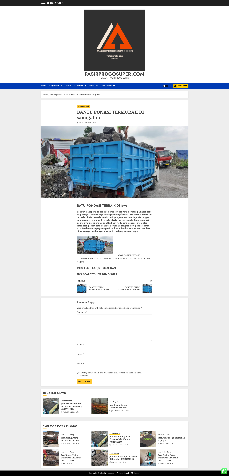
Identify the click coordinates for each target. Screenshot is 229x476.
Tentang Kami (55, 86)
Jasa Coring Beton (164, 452)
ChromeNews (122, 473)
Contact (93, 86)
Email (80, 354)
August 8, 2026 (69, 444)
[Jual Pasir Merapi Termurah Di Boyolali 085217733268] (99, 457)
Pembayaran (80, 86)
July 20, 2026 (164, 444)
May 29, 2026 (116, 462)
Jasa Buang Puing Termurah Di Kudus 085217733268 (71, 458)
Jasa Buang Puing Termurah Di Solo (118, 406)
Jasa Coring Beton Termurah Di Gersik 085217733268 (168, 458)
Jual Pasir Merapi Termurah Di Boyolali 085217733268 (123, 457)
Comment (82, 312)
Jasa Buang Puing (67, 435)
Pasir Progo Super (164, 435)
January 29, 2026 (118, 411)
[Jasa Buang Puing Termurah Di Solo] (99, 406)
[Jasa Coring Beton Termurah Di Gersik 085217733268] (148, 457)
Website (80, 363)
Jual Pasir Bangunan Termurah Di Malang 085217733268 (71, 406)
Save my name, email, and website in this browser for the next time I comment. (110, 374)
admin (81, 123)
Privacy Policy (108, 86)
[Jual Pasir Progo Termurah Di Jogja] (148, 439)
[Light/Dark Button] (165, 86)
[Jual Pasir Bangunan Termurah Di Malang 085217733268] (51, 406)
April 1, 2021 (92, 123)
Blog (68, 86)
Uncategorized (83, 106)
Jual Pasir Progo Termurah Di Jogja (171, 439)
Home (43, 86)
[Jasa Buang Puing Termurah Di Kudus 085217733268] (51, 457)
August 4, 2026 (69, 412)
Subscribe (182, 86)
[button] (170, 86)
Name (80, 344)
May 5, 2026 (164, 464)
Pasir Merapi (114, 453)
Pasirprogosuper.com (114, 74)
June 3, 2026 (67, 464)
